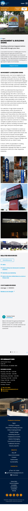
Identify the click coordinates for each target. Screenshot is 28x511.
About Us (14, 450)
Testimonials (14, 459)
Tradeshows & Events (14, 437)
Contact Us (14, 466)
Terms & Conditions (14, 483)
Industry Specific (14, 446)
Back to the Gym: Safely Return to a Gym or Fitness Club (14, 277)
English (22, 3)
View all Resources (7, 260)
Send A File (24, 9)
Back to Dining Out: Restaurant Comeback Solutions (13, 268)
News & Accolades (14, 455)
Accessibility (14, 485)
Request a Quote (18, 9)
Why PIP (14, 453)
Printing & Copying (14, 425)
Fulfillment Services (14, 443)
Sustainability (14, 462)
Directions (5, 391)
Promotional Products (14, 441)
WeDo (4, 264)
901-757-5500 (4, 9)
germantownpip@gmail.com (10, 389)
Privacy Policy (14, 481)
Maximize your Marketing (9, 273)
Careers (14, 457)
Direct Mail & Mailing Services (14, 427)
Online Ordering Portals (14, 430)
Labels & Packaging (14, 439)
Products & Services (14, 420)
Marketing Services (14, 434)
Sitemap (14, 490)
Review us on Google (7, 291)
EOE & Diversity (14, 487)
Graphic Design (14, 432)
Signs (3, 38)
